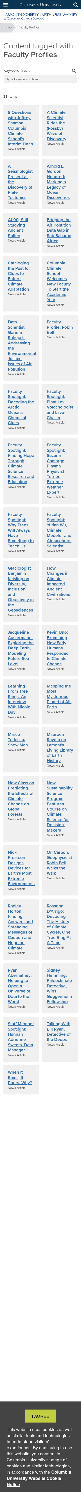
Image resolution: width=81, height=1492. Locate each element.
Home (7, 27)
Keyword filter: (16, 70)
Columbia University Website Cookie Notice (39, 1478)
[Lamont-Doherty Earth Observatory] (40, 16)
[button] (5, 4)
